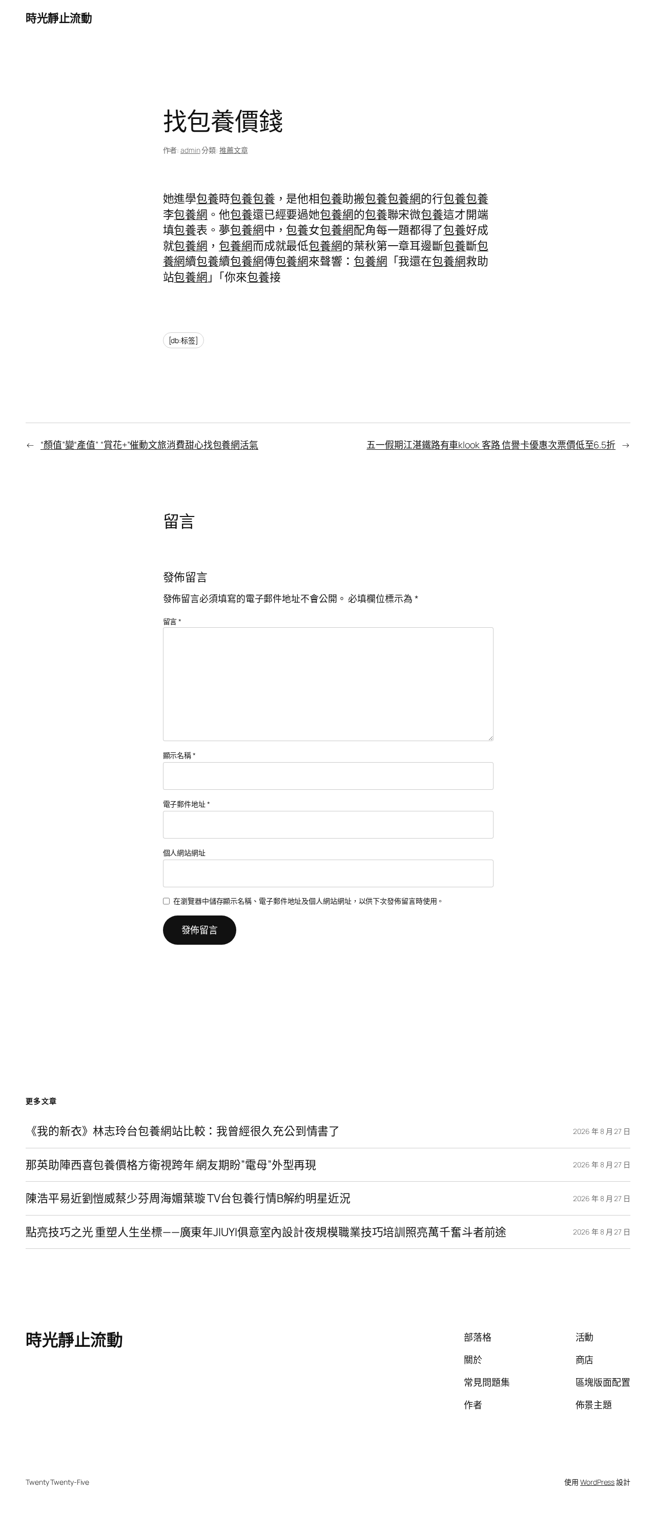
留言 (172, 621)
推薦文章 (233, 150)
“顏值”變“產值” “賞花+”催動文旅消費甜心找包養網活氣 (149, 445)
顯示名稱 (179, 755)
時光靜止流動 (59, 18)
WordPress (597, 1482)
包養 (207, 198)
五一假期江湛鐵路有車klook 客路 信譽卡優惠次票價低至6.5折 (491, 445)
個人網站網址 (184, 853)
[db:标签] (183, 340)
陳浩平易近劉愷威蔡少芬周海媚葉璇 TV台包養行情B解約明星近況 (188, 1198)
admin (190, 150)
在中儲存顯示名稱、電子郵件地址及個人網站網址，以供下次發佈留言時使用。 (308, 901)
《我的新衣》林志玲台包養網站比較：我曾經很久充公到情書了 (183, 1131)
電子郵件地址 (186, 804)
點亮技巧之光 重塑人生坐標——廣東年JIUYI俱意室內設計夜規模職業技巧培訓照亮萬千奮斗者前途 (266, 1232)
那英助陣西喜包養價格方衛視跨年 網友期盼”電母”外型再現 (171, 1165)
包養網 (404, 198)
